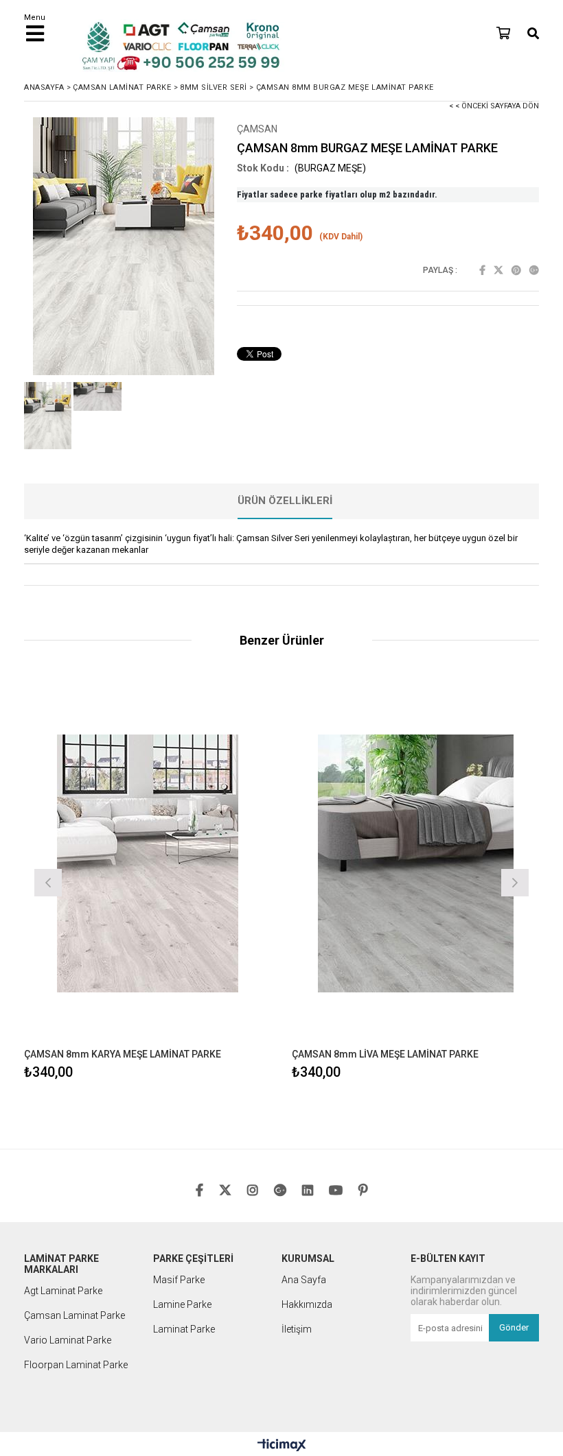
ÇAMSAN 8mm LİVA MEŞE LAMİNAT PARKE (385, 1054)
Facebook (482, 270)
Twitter (498, 270)
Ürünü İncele (210, 881)
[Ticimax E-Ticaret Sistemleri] (281, 1446)
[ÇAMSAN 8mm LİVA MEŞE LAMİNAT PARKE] (415, 863)
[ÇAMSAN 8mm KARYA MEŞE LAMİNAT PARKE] (147, 863)
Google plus (534, 270)
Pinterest (516, 270)
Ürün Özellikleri (285, 500)
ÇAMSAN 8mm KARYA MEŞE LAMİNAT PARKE (122, 1054)
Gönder (514, 1327)
